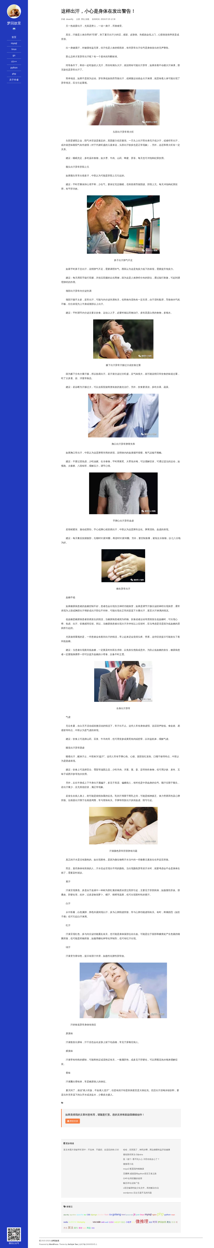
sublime (73, 1222)
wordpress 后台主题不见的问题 (137, 1193)
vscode (97, 1222)
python (13, 67)
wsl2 (106, 1222)
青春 (93, 1228)
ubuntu (89, 1222)
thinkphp (81, 1222)
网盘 (89, 1228)
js (134, 1214)
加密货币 (117, 1222)
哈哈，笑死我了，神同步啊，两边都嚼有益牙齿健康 (146, 1149)
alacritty (66, 1215)
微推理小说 (128, 1164)
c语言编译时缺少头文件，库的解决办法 (141, 1188)
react (173, 1215)
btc (85, 1215)
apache (80, 1214)
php (14, 74)
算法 (70, 1227)
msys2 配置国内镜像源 (133, 1169)
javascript (129, 1215)
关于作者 (14, 80)
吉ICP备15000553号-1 (88, 1244)
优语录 (111, 1222)
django (94, 1214)
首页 (14, 37)
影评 (133, 1222)
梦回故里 (162, 1222)
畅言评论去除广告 (131, 1183)
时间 (155, 1222)
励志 (123, 1222)
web (103, 1222)
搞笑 (150, 1222)
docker (101, 1214)
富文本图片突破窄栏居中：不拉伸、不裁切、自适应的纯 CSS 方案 (93, 1149)
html (123, 1214)
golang (116, 1214)
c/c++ (14, 61)
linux (14, 49)
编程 (84, 1228)
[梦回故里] (14, 11)
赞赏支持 (73, 1121)
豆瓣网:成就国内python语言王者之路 (139, 1173)
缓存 (80, 1228)
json (138, 1215)
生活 (173, 1222)
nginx (154, 1215)
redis (65, 1222)
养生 (83, 19)
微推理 (142, 1221)
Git (110, 1214)
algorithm (73, 1215)
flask (107, 1215)
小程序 (128, 1222)
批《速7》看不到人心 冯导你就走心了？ (141, 1159)
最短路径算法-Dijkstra (133, 1154)
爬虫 (169, 1222)
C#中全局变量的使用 (132, 1178)
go (14, 55)
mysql (14, 43)
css (88, 1214)
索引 (76, 1228)
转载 (87, 19)
